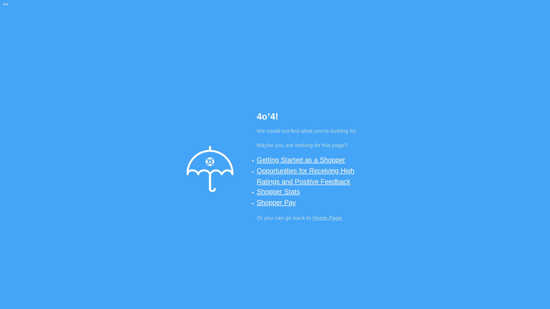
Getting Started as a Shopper (301, 160)
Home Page (327, 218)
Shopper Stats (278, 191)
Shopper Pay (276, 202)
